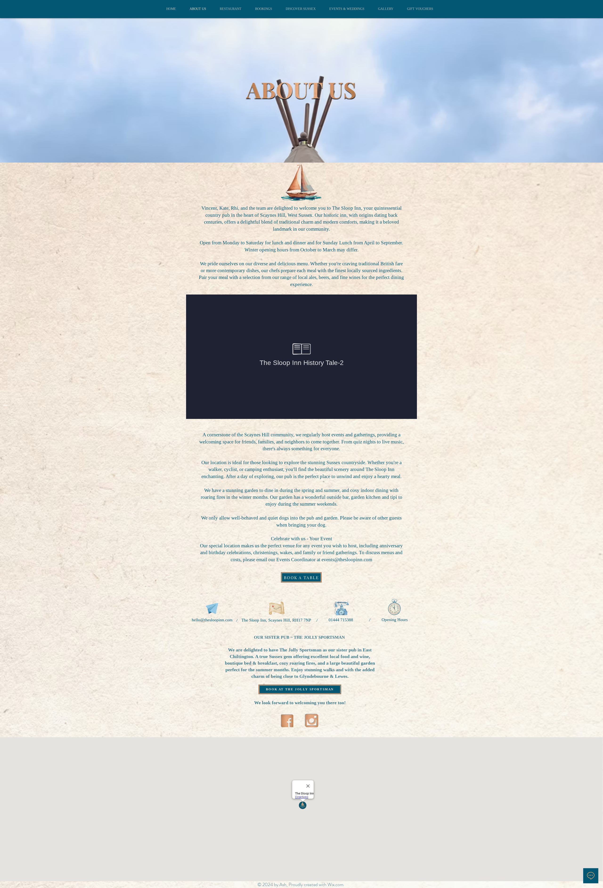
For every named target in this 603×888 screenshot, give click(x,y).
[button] (301, 577)
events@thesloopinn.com (347, 559)
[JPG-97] (287, 720)
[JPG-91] (311, 720)
